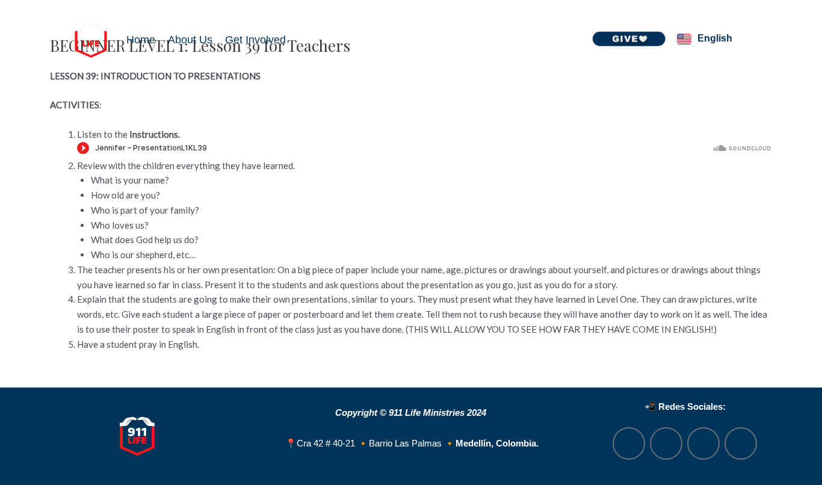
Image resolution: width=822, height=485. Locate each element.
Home (140, 40)
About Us (190, 40)
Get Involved (255, 40)
